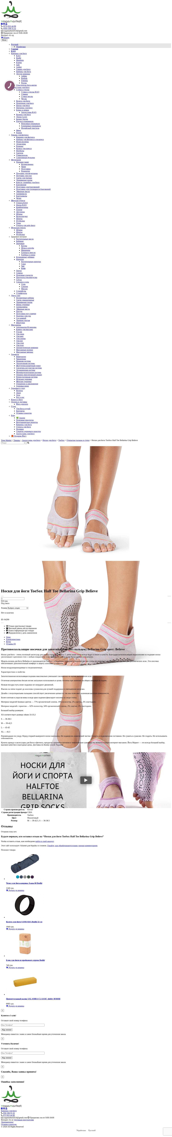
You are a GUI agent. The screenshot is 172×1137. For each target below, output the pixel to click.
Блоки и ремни (22, 110)
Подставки (25, 169)
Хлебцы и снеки (28, 255)
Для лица (20, 334)
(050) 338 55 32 (9, 28)
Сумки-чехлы (27, 96)
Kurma (19, 62)
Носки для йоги (23, 105)
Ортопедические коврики (27, 347)
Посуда (19, 311)
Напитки (20, 259)
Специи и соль (22, 282)
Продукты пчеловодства (26, 277)
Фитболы (20, 151)
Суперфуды (21, 291)
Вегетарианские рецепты (27, 422)
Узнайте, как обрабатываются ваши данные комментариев (72, 846)
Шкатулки (20, 323)
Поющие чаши (22, 162)
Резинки (19, 146)
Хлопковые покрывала (31, 126)
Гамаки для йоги (23, 69)
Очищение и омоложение (27, 384)
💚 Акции (20, 418)
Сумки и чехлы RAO (30, 92)
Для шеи (19, 336)
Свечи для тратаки (24, 178)
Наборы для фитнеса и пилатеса (30, 139)
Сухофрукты (21, 293)
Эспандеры (21, 144)
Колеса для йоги (23, 101)
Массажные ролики (24, 350)
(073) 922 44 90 (9, 26)
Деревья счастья (23, 320)
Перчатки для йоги (24, 108)
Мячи (18, 130)
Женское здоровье (23, 381)
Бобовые (20, 241)
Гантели (19, 153)
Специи (24, 286)
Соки (23, 264)
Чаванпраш (21, 359)
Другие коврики (23, 74)
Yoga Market (6, 440)
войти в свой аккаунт (45, 841)
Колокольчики (27, 164)
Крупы (24, 246)
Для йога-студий (23, 409)
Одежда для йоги (23, 427)
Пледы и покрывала (24, 121)
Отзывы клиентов (24, 413)
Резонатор (25, 171)
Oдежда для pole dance (25, 225)
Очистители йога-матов (26, 85)
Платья (19, 209)
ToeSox (61, 440)
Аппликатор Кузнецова (26, 327)
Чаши (23, 167)
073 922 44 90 (9, 1115)
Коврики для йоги (19, 53)
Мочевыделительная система (28, 372)
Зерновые (20, 243)
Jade (18, 65)
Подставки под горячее (26, 314)
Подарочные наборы (25, 298)
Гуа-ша (19, 332)
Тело (18, 395)
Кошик (6, 37)
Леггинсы (20, 212)
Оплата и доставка (19, 402)
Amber (19, 67)
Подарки (20, 429)
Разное (19, 133)
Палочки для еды (23, 316)
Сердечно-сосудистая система (29, 368)
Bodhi (18, 58)
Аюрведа (15, 354)
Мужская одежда (18, 228)
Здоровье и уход (18, 388)
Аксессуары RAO (28, 112)
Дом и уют (15, 295)
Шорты (19, 219)
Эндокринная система (25, 370)
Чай (22, 266)
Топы (18, 223)
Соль (23, 284)
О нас (13, 406)
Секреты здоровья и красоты (28, 431)
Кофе (23, 268)
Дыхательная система (25, 363)
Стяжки (24, 94)
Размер (4, 608)
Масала (24, 289)
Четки (18, 198)
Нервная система (23, 361)
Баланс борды (22, 119)
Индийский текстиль (30, 128)
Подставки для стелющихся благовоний (33, 189)
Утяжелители (22, 155)
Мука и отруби (27, 248)
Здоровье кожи (22, 386)
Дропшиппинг (7, 1122)
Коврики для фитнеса (25, 137)
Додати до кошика (16, 890)
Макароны (25, 250)
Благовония (21, 185)
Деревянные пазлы (24, 180)
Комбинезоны (22, 207)
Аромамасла (21, 194)
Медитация (16, 160)
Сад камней (21, 318)
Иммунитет (21, 357)
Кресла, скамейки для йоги (27, 182)
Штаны (19, 214)
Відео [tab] (8, 642)
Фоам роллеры (22, 142)
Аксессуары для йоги (20, 87)
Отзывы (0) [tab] (11, 644)
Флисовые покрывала (30, 124)
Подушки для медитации (27, 173)
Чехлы (24, 99)
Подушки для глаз (24, 176)
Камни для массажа (24, 329)
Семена (19, 273)
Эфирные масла (23, 191)
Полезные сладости (24, 275)
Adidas (24, 76)
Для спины (21, 338)
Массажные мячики (24, 352)
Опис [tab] (8, 637)
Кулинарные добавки (25, 257)
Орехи (19, 271)
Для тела (20, 345)
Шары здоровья (22, 305)
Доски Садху (21, 117)
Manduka (20, 60)
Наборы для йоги (23, 72)
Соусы (19, 280)
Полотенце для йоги (25, 103)
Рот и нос (20, 397)
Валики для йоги (23, 114)
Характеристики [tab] (13, 639)
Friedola (24, 81)
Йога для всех (22, 404)
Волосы (19, 390)
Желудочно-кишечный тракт (28, 366)
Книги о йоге (17, 400)
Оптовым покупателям (24, 1120)
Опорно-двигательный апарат (29, 375)
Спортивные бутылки (25, 157)
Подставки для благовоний (28, 187)
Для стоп (20, 343)
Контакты (20, 411)
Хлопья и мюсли (28, 252)
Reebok (24, 78)
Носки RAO (21, 205)
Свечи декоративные (25, 300)
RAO (18, 56)
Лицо (18, 393)
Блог (13, 415)
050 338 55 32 (9, 1113)
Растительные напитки (31, 262)
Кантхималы (21, 196)
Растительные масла (24, 239)
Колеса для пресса (24, 148)
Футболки (20, 221)
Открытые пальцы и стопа (78, 440)
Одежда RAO (22, 203)
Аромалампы (21, 307)
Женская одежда (18, 200)
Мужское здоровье (24, 379)
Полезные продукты (25, 420)
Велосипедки (22, 216)
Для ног (19, 341)
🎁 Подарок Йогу (18, 436)
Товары (16, 440)
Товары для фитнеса (19, 135)
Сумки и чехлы (22, 90)
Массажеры (16, 325)
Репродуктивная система (27, 377)
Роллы (24, 83)
